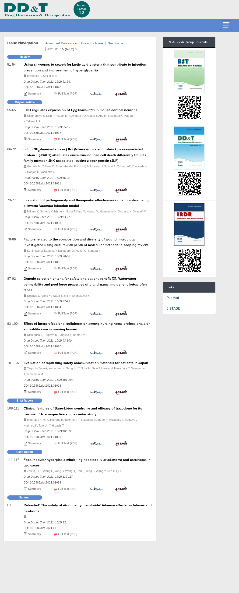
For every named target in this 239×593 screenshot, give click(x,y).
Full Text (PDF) (67, 93)
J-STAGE (173, 308)
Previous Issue (92, 43)
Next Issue (115, 43)
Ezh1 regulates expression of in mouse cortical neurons (80, 110)
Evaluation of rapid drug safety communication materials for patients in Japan (86, 363)
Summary (34, 93)
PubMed (173, 298)
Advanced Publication (61, 43)
